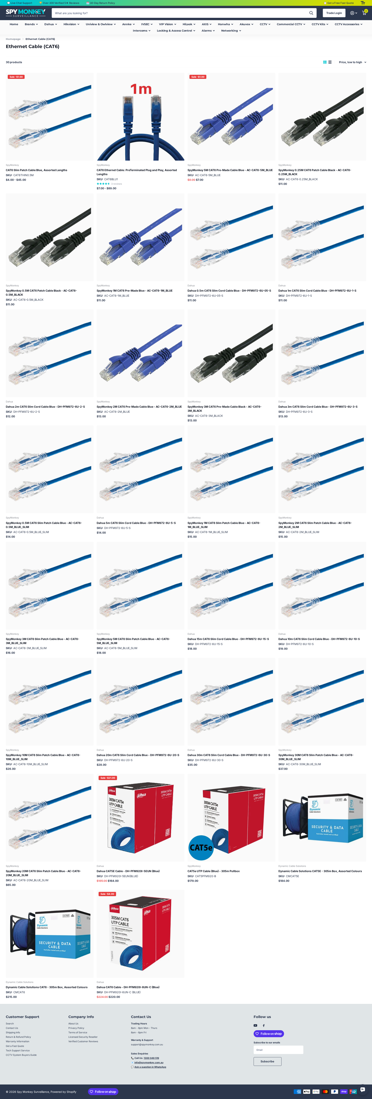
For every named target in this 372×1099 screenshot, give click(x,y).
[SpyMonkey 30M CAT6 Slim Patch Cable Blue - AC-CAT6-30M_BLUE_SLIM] (322, 702)
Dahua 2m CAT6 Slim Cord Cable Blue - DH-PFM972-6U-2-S (45, 406)
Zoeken (311, 13)
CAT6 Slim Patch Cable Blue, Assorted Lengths (36, 170)
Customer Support (22, 1017)
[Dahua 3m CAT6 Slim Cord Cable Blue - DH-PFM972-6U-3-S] (322, 353)
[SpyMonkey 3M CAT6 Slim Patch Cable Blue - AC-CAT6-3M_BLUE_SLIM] (50, 586)
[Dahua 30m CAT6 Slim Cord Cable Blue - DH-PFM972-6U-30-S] (231, 702)
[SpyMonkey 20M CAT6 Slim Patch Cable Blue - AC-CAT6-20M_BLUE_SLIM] (50, 818)
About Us (73, 1023)
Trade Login (334, 13)
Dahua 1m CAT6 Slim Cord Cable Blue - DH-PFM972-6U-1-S (317, 290)
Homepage (13, 38)
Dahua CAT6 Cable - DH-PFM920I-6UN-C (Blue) (128, 987)
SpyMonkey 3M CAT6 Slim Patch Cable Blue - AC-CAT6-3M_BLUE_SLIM (42, 641)
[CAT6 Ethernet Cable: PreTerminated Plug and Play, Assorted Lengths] (140, 117)
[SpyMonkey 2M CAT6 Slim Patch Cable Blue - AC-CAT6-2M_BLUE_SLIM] (322, 469)
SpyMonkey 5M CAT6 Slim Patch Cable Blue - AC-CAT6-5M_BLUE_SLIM (133, 641)
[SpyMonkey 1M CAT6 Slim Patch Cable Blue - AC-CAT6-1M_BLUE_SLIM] (231, 469)
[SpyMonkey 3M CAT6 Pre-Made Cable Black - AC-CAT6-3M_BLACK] (231, 353)
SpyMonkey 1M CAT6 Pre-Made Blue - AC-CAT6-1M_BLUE (135, 290)
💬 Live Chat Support (19, 2)
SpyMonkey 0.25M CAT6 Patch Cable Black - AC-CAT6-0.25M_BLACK (314, 172)
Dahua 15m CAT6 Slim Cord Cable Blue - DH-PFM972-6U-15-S (228, 639)
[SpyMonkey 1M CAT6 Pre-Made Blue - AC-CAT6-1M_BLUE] (140, 237)
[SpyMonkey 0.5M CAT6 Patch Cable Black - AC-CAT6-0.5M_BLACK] (50, 237)
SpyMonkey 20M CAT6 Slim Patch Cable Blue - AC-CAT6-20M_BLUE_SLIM (43, 873)
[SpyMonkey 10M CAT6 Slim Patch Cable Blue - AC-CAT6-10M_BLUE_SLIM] (50, 702)
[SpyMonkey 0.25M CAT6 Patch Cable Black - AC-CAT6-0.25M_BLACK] (322, 117)
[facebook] (263, 1025)
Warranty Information (17, 1041)
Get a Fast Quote (15, 1046)
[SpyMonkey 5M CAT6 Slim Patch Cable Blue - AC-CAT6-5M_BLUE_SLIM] (140, 586)
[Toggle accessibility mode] (363, 3)
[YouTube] (255, 1025)
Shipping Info (13, 1032)
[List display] (330, 62)
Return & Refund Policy (18, 1036)
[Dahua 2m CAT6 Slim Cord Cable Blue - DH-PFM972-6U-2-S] (50, 353)
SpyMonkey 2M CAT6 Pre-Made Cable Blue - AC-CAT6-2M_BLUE (139, 406)
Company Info (81, 1017)
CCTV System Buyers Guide (21, 1054)
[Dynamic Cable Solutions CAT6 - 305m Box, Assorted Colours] (50, 934)
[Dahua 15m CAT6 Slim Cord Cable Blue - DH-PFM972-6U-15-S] (231, 586)
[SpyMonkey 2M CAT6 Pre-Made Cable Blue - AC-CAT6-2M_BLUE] (140, 353)
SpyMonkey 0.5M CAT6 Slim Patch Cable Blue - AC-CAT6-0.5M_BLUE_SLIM (44, 525)
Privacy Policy (76, 1028)
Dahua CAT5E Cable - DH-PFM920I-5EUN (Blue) (128, 871)
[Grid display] (324, 62)
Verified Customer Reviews (83, 1041)
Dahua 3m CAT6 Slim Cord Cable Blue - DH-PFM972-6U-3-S (317, 406)
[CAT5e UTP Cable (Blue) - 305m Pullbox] (231, 818)
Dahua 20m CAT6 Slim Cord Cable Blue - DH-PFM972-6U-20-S (138, 755)
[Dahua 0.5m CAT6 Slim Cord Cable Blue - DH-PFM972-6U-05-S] (231, 237)
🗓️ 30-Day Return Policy (100, 2)
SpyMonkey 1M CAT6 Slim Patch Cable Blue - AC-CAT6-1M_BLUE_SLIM (224, 525)
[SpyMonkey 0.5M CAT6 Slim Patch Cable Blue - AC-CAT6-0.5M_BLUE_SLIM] (50, 469)
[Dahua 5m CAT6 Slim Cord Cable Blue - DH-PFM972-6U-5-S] (140, 469)
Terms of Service (77, 1032)
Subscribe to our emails (267, 1042)
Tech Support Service (18, 1050)
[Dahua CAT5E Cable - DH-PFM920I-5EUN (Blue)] (140, 818)
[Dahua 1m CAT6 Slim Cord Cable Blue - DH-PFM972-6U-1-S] (322, 237)
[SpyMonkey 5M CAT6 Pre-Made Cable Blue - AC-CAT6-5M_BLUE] (231, 117)
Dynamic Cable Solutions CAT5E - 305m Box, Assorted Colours (320, 871)
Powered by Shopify (63, 1091)
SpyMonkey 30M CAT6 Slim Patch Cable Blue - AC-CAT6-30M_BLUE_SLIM (316, 757)
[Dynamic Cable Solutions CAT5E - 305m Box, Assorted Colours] (322, 818)
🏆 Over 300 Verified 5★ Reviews (59, 2)
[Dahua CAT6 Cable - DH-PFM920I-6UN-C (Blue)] (140, 934)
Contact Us (12, 1028)
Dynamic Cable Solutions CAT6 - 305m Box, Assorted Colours (47, 987)
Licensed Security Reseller (83, 1036)
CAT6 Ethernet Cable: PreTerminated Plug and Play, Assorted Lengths (137, 172)
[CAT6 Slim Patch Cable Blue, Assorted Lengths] (50, 117)
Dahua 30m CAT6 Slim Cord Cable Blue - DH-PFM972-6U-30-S (229, 755)
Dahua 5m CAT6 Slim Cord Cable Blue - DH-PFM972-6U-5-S (136, 523)
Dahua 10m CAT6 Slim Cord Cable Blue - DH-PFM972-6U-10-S (319, 639)
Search (10, 1023)
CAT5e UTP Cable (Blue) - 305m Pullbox (214, 871)
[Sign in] (353, 13)
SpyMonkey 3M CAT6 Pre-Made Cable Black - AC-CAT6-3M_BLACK (225, 408)
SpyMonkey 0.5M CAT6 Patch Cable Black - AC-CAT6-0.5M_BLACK (41, 292)
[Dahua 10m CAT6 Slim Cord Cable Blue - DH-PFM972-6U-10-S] (322, 586)
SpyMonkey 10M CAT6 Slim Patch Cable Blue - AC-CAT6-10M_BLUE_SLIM (43, 757)
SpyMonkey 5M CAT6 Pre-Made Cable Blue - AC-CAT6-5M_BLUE (230, 170)
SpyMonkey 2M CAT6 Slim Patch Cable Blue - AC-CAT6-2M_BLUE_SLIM (315, 525)
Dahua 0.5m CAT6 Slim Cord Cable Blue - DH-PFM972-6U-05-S (229, 290)
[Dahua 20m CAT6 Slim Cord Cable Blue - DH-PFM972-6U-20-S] (140, 702)
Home (14, 24)
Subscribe (268, 1061)
